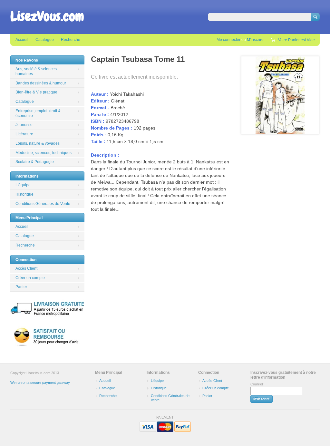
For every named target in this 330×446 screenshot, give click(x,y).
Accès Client (26, 268)
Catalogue (44, 39)
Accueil (21, 39)
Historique (24, 194)
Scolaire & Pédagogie (34, 162)
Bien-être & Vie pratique (36, 92)
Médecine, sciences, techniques (43, 152)
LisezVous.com (47, 16)
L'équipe (23, 185)
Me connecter (228, 39)
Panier (21, 287)
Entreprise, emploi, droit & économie (38, 113)
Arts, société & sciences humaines (36, 71)
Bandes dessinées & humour (40, 83)
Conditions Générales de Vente (42, 203)
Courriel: (257, 384)
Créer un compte (30, 278)
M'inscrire (255, 39)
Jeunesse (24, 124)
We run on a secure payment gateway (40, 382)
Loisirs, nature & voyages (37, 143)
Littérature (24, 134)
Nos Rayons (26, 60)
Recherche (70, 39)
